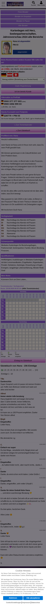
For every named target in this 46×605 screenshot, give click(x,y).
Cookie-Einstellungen (13, 602)
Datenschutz (35, 602)
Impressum (26, 602)
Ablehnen (13, 598)
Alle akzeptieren (33, 598)
